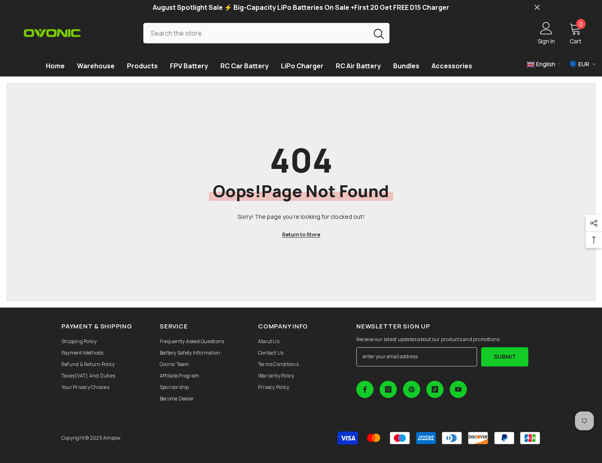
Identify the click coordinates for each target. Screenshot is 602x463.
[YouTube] (458, 389)
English (545, 64)
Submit (505, 356)
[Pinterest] (411, 389)
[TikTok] (435, 389)
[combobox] (255, 33)
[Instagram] (388, 389)
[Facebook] (364, 389)
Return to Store (301, 234)
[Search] (266, 33)
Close (537, 7)
